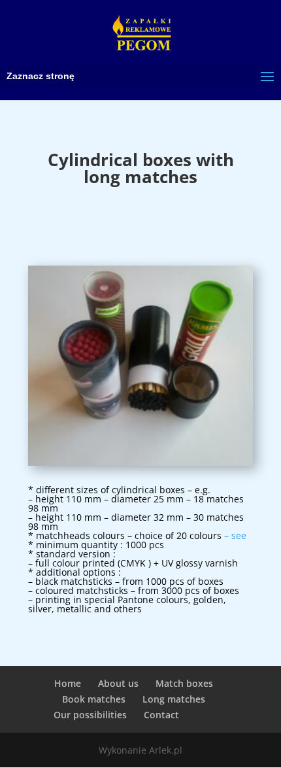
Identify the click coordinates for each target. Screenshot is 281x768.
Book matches (93, 699)
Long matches (173, 699)
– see (235, 535)
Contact (161, 714)
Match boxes (184, 683)
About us (118, 683)
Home (67, 683)
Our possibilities (90, 714)
